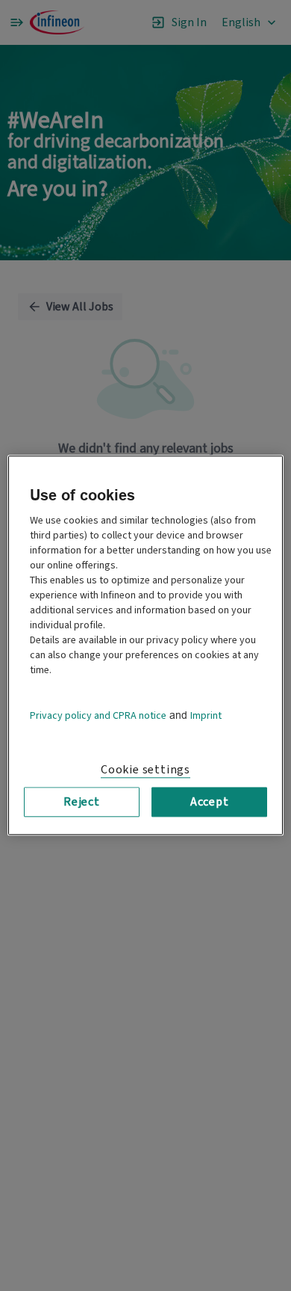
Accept (209, 802)
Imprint (206, 715)
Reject (81, 802)
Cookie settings (145, 769)
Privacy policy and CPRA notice (98, 715)
